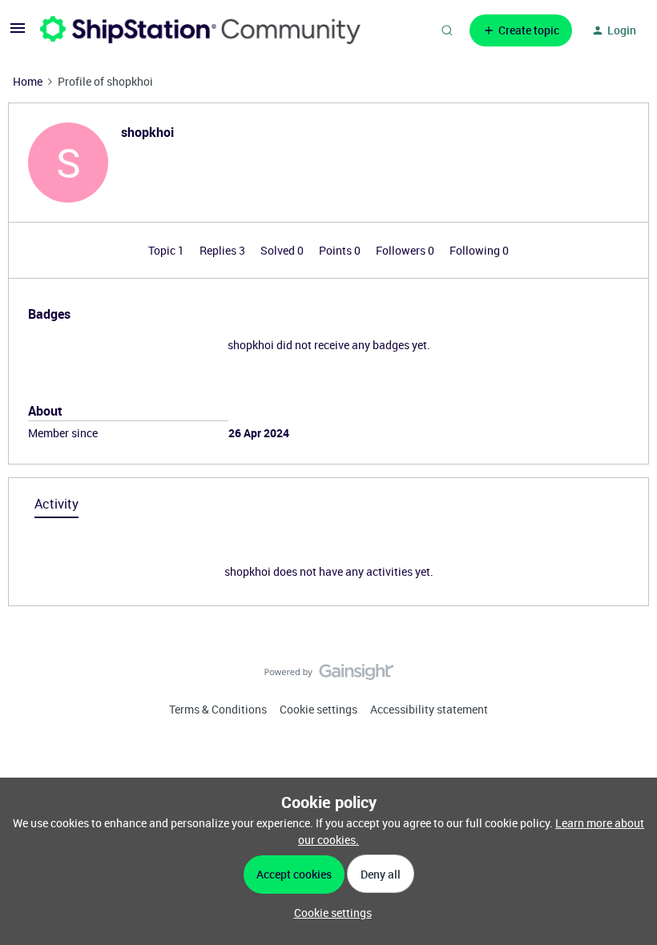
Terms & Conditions (218, 709)
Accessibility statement (429, 709)
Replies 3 (224, 250)
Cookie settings (318, 709)
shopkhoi (147, 132)
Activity (56, 504)
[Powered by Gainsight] (328, 676)
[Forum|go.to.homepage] (200, 30)
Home (27, 81)
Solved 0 (283, 250)
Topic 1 (167, 250)
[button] (17, 33)
